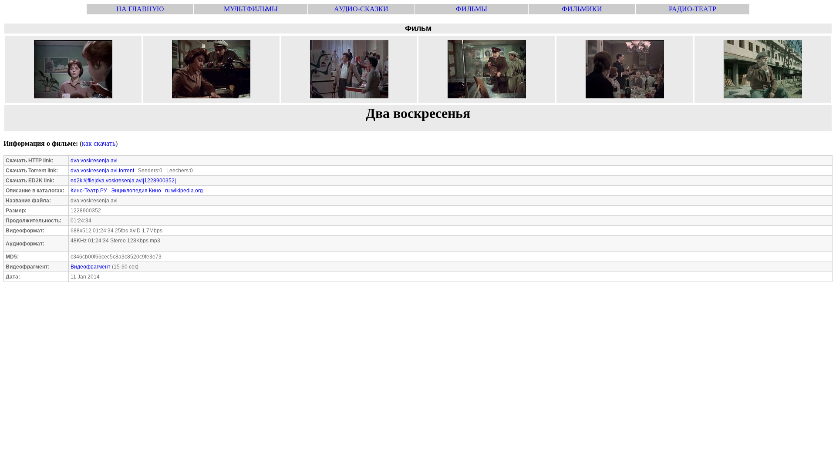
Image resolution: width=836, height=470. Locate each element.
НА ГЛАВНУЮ (140, 9)
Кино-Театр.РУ (89, 191)
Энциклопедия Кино (136, 191)
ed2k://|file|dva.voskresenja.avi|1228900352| (123, 181)
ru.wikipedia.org (184, 191)
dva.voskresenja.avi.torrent (102, 171)
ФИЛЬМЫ (471, 9)
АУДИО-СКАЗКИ (361, 9)
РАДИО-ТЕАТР (692, 9)
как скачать (98, 143)
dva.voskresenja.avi (94, 161)
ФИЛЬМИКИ (582, 9)
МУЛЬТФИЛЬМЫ (251, 9)
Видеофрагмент (91, 267)
